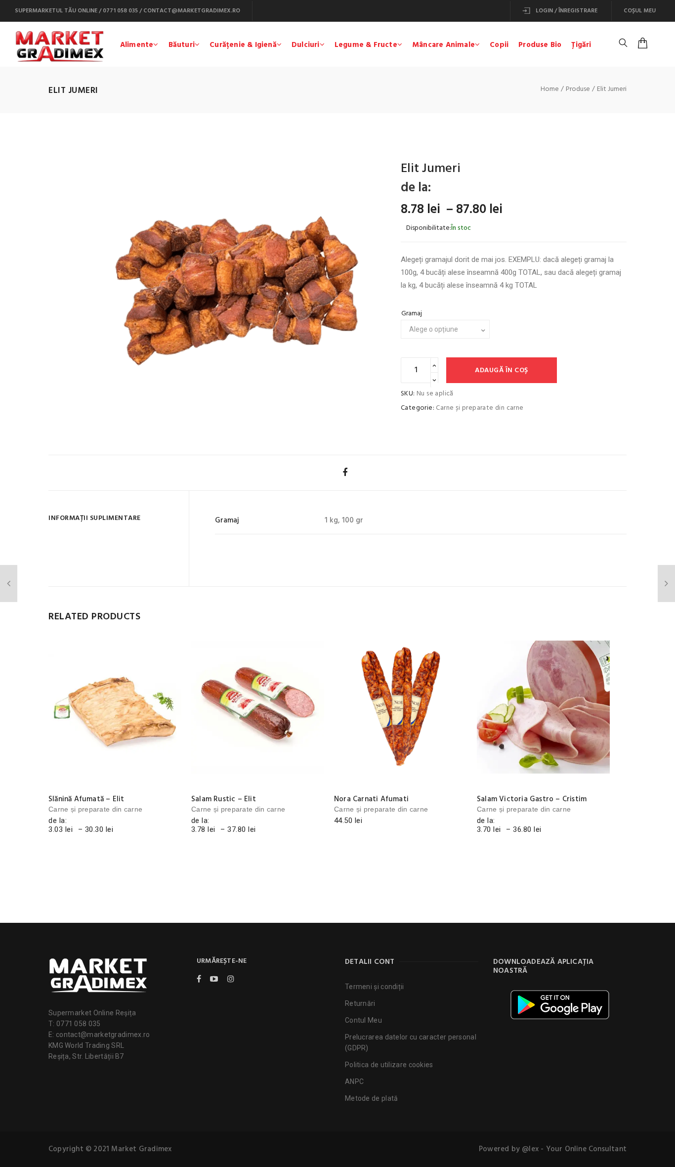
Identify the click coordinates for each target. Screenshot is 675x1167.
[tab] (114, 518)
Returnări (360, 1003)
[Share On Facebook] (344, 472)
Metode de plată (371, 1098)
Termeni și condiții (374, 987)
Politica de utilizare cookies (389, 1065)
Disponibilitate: (428, 228)
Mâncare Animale (443, 45)
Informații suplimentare (94, 518)
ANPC (354, 1081)
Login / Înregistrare (565, 11)
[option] (236, 282)
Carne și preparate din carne (479, 408)
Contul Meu (363, 1020)
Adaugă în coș (501, 370)
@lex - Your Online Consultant (574, 1149)
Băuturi (182, 45)
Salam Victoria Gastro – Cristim (532, 799)
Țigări (581, 45)
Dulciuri (306, 45)
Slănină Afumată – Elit (86, 799)
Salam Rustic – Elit (223, 799)
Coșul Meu (640, 11)
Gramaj (411, 313)
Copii (499, 45)
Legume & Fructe (366, 45)
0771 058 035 (120, 11)
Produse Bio (539, 45)
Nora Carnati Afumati (371, 799)
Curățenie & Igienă (243, 45)
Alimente (137, 45)
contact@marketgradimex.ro (191, 11)
